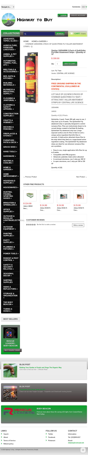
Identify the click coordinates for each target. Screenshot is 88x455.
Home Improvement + (11, 175)
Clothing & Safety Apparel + (9, 107)
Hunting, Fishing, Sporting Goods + (8, 195)
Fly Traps (58, 70)
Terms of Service (9, 440)
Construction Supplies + (10, 115)
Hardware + (9, 156)
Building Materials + (9, 84)
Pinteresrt (51, 440)
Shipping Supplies (8, 281)
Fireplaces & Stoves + (10, 135)
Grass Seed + (10, 147)
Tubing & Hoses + (7, 310)
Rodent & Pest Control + (10, 259)
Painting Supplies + (8, 235)
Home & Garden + (40, 41)
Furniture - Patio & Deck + (10, 141)
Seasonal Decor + (8, 275)
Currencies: (76, 7)
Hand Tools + (10, 152)
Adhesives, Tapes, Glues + (10, 40)
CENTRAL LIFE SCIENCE (65, 73)
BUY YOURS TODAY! (12, 350)
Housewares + (10, 187)
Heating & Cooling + (8, 162)
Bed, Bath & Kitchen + (9, 77)
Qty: (52, 64)
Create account (78, 15)
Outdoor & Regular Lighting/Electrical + (11, 219)
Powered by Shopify (32, 449)
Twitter (50, 434)
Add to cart (70, 64)
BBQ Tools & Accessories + (10, 71)
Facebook (51, 437)
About (6, 437)
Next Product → (81, 177)
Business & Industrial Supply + (9, 92)
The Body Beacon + (8, 303)
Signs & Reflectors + (10, 288)
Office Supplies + (8, 210)
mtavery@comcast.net (76, 443)
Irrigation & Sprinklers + (10, 204)
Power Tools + (11, 254)
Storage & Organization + (10, 296)
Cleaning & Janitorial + (9, 99)
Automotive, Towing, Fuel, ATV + (10, 63)
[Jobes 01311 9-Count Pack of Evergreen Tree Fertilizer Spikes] (63, 196)
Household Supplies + (9, 182)
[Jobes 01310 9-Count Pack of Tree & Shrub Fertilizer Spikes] (46, 196)
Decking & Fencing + (8, 128)
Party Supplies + (8, 241)
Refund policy (8, 444)
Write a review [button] (78, 225)
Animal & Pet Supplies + (9, 55)
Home (26, 41)
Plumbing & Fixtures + (9, 248)
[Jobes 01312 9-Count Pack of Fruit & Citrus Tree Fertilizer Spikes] (80, 196)
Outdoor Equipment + (9, 228)
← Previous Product (30, 177)
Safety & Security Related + (8, 267)
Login (63, 15)
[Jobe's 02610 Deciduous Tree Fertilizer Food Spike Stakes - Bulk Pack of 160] (30, 195)
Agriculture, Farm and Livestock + (10, 47)
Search (6, 434)
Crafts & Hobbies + (8, 121)
